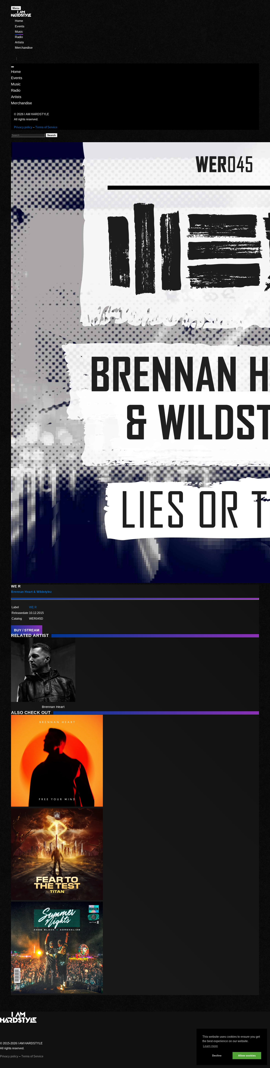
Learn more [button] (210, 1046)
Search (51, 135)
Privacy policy (23, 127)
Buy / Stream (26, 630)
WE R (33, 607)
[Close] (12, 66)
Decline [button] (217, 1055)
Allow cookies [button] (247, 1055)
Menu (15, 8)
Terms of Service (46, 127)
